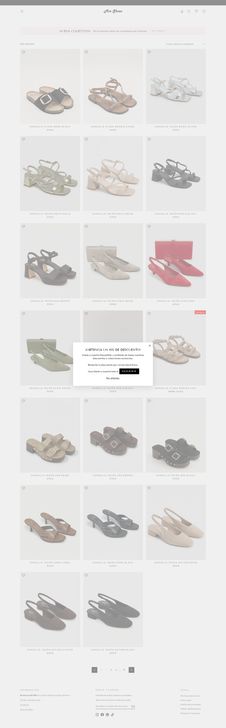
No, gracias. (113, 377)
